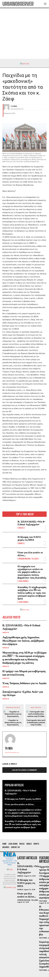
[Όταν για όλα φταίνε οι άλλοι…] (9, 555)
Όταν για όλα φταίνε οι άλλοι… (30, 554)
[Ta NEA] (6, 107)
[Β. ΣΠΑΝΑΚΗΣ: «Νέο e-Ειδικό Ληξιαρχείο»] (9, 524)
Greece (21, 528)
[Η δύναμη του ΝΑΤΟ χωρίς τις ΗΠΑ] (9, 540)
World (21, 543)
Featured (43, 901)
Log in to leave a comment (24, 770)
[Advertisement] (24, 33)
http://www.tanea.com (17, 108)
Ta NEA (14, 106)
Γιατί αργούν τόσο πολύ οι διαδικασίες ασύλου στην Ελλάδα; (36, 722)
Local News (23, 581)
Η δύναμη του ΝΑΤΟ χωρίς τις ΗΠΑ (29, 538)
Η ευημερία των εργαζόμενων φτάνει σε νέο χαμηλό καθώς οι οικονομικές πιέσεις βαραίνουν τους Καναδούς (32, 572)
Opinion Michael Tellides (28, 559)
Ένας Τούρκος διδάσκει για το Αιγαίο (24, 683)
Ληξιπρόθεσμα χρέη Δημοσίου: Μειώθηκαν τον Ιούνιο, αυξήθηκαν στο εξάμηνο (23, 640)
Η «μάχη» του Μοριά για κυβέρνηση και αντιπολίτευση (24, 672)
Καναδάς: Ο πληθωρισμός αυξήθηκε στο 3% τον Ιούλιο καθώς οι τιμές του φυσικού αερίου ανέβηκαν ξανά (32, 592)
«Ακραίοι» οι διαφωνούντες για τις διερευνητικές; (13, 722)
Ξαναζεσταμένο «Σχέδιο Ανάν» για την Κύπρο (22, 693)
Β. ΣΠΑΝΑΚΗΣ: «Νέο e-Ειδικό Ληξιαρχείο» (31, 523)
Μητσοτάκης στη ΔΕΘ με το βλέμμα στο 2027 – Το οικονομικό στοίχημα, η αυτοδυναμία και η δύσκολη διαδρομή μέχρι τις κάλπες (24, 657)
